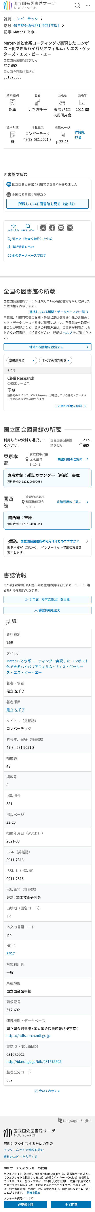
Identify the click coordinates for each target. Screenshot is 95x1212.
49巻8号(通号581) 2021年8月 (36, 25)
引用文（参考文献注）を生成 (32, 239)
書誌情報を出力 (23, 246)
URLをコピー (27, 230)
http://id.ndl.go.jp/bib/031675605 (33, 1061)
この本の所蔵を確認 (68, 406)
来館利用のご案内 (70, 459)
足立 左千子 (15, 709)
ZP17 (10, 953)
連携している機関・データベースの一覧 (57, 311)
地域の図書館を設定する (46, 347)
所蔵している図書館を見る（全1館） (47, 203)
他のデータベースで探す (29, 255)
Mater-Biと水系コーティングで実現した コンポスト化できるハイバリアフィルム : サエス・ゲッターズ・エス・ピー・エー (47, 666)
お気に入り (13, 230)
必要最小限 (25, 1204)
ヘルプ (67, 332)
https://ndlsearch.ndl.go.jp (28, 1035)
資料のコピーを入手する (21, 1156)
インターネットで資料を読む (24, 1149)
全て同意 (71, 1204)
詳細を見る (80, 134)
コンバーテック (25, 18)
